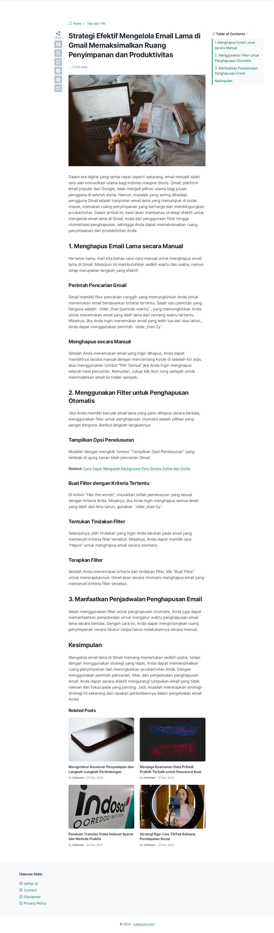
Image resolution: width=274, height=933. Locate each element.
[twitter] (58, 53)
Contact (30, 890)
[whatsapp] (58, 62)
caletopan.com (144, 924)
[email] (58, 88)
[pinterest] (58, 79)
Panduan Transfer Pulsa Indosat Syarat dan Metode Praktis (100, 836)
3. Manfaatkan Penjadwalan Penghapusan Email (236, 71)
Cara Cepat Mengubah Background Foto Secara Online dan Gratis (136, 468)
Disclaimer (32, 897)
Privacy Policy (35, 903)
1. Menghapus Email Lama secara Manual (235, 45)
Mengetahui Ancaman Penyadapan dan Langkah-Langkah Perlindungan (101, 769)
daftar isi (30, 883)
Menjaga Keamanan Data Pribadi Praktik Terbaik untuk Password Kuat (170, 769)
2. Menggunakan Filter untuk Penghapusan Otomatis (237, 58)
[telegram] (58, 71)
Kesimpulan (223, 81)
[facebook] (58, 44)
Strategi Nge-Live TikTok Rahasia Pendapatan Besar (167, 836)
